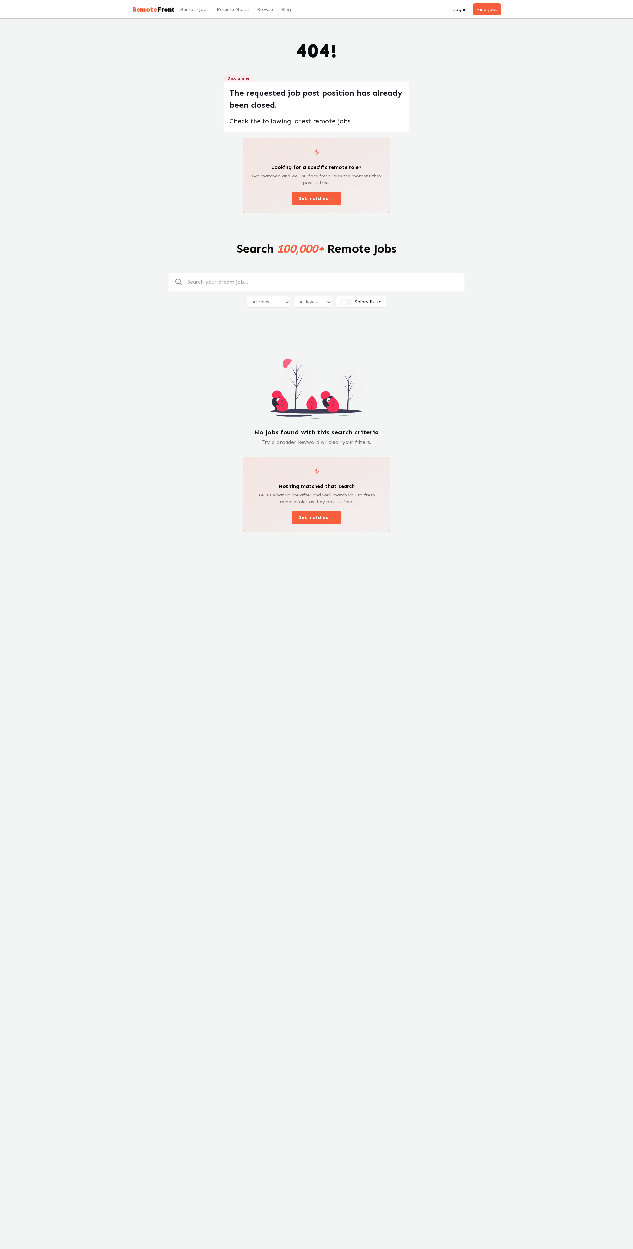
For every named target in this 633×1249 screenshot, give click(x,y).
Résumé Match (233, 9)
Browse (265, 9)
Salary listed (368, 301)
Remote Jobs (194, 9)
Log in (459, 9)
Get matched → (316, 198)
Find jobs (487, 9)
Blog (286, 9)
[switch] (346, 302)
